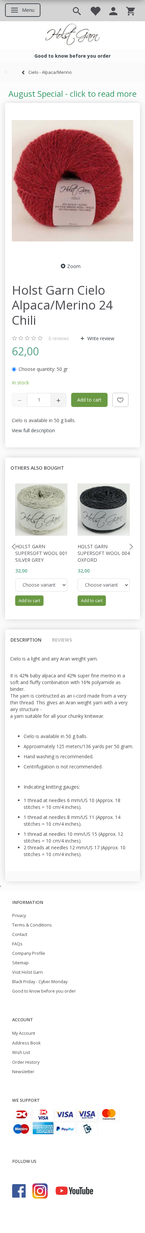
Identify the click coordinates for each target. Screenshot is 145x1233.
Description (25, 640)
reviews (59, 338)
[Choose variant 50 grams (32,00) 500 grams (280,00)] (41, 585)
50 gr (43, 369)
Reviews (62, 640)
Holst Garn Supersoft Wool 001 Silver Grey (41, 553)
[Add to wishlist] (120, 400)
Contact (19, 934)
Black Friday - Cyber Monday (39, 982)
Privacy (19, 915)
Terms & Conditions (32, 925)
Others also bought (37, 468)
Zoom (74, 266)
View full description (33, 430)
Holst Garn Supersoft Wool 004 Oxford (104, 553)
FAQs (17, 944)
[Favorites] (95, 10)
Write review (100, 338)
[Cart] (130, 10)
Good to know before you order (44, 991)
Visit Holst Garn (27, 972)
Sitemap (20, 963)
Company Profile (28, 953)
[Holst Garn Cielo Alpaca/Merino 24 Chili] (72, 181)
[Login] (113, 10)
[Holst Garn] (72, 35)
